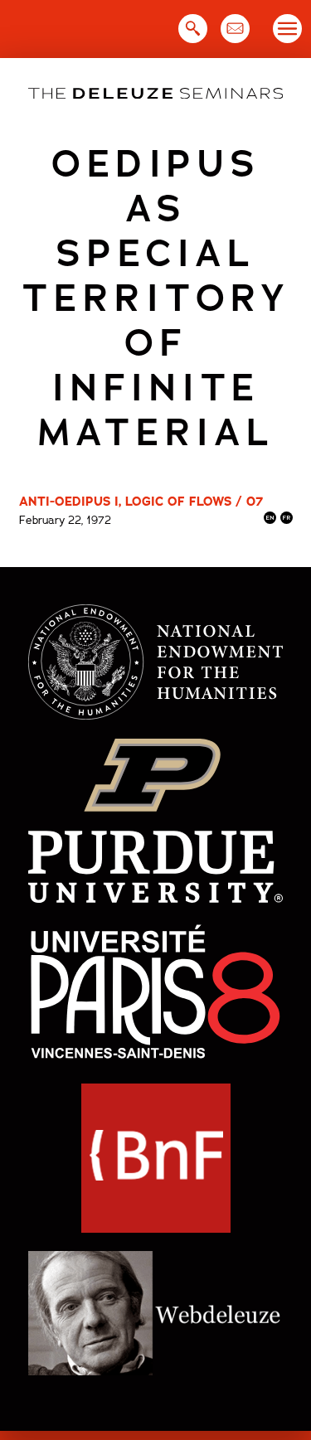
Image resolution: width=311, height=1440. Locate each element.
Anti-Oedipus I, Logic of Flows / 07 (141, 501)
